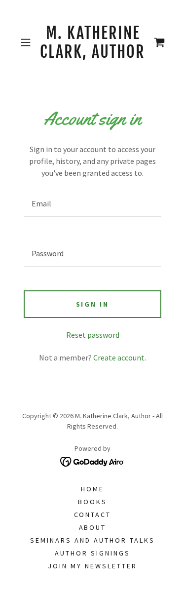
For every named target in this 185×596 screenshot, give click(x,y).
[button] (27, 42)
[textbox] (92, 204)
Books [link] (92, 501)
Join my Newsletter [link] (92, 565)
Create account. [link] (119, 357)
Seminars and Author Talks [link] (92, 540)
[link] (93, 43)
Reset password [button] (92, 335)
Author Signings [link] (92, 553)
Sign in (93, 304)
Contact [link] (92, 514)
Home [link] (92, 488)
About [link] (93, 527)
